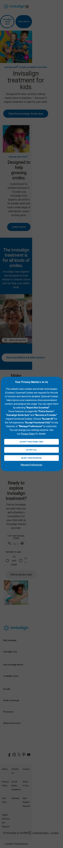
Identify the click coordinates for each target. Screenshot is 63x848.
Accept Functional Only (31, 442)
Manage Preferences (31, 464)
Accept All (31, 450)
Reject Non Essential (31, 458)
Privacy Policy (28, 433)
